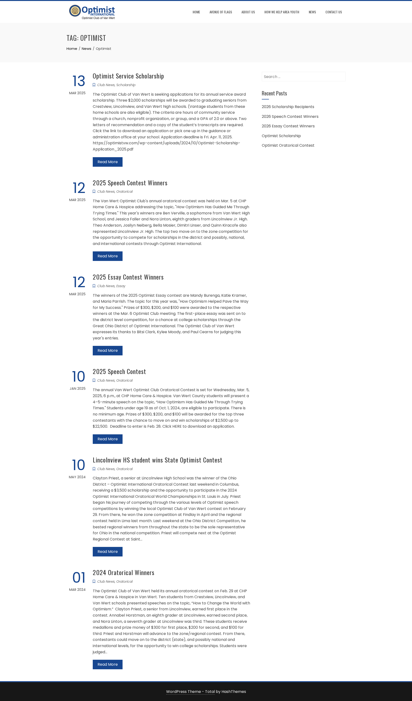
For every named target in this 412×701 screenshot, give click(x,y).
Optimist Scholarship (281, 136)
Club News (106, 85)
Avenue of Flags (221, 11)
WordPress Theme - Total (190, 691)
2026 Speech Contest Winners (290, 116)
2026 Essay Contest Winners (288, 126)
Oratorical (124, 191)
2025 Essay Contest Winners (128, 276)
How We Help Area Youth (281, 11)
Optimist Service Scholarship (128, 75)
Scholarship (125, 85)
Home (196, 11)
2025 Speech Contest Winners (130, 182)
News (312, 11)
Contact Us (333, 11)
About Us (248, 11)
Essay (120, 286)
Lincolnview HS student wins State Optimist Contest (157, 459)
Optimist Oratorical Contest (288, 145)
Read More (108, 162)
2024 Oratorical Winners (123, 572)
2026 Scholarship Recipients (288, 106)
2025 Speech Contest (119, 371)
